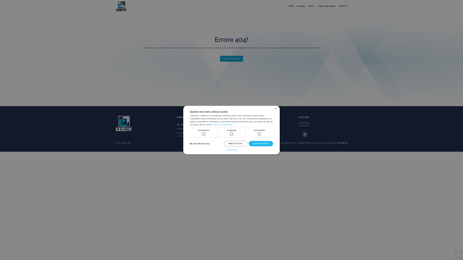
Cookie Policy (231, 150)
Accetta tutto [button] (261, 143)
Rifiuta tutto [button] (235, 143)
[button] (200, 143)
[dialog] (231, 130)
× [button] (276, 109)
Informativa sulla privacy (222, 124)
